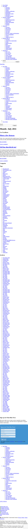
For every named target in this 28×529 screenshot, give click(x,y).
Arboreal (5, 171)
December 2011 (6, 367)
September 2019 (6, 283)
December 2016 (6, 310)
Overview (7, 7)
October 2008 (6, 411)
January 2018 (5, 298)
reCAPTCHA (12, 441)
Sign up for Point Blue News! (8, 427)
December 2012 (6, 356)
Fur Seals (5, 199)
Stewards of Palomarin (10, 58)
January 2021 (5, 270)
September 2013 (6, 347)
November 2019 (6, 281)
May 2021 (5, 265)
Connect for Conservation (11, 40)
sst (3, 234)
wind (4, 250)
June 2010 (5, 388)
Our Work (5, 6)
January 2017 (5, 309)
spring (4, 232)
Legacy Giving (8, 55)
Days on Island (6, 183)
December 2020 (6, 271)
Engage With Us (6, 38)
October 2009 (6, 397)
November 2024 (6, 257)
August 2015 (5, 327)
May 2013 (5, 351)
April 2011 (5, 375)
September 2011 (6, 370)
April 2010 (5, 390)
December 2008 (6, 409)
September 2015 (6, 326)
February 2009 (6, 406)
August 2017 (5, 303)
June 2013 (5, 350)
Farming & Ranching (10, 19)
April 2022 (5, 261)
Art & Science (8, 49)
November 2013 (6, 345)
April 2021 (5, 266)
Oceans (7, 10)
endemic (4, 187)
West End (5, 246)
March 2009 (5, 405)
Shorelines (7, 8)
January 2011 (5, 379)
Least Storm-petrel (7, 209)
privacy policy (20, 441)
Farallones (5, 197)
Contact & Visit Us (9, 37)
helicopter (5, 203)
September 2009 (6, 399)
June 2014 (5, 337)
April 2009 (5, 404)
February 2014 (6, 342)
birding (4, 175)
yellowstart (5, 252)
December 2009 (6, 395)
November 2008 (6, 410)
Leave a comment (4, 144)
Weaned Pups (6, 243)
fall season (5, 192)
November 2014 (6, 335)
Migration (5, 211)
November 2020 (6, 272)
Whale (4, 247)
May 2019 (5, 287)
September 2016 (6, 313)
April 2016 (5, 318)
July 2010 (5, 386)
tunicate (4, 237)
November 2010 (6, 381)
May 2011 (5, 374)
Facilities (5, 188)
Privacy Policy (21, 517)
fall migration (5, 191)
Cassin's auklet (6, 178)
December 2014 (6, 334)
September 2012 (6, 359)
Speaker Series (8, 43)
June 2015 (5, 330)
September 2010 (6, 384)
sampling (5, 226)
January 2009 (5, 407)
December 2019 (6, 279)
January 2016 (5, 321)
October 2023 (6, 260)
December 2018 (6, 289)
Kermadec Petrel (6, 207)
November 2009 (6, 396)
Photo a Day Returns (7, 135)
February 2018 (6, 297)
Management (8, 21)
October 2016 (6, 311)
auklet (4, 172)
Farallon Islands (6, 194)
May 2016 (5, 316)
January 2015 (5, 332)
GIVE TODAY (3, 501)
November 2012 (6, 357)
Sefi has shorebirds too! (8, 147)
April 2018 (5, 295)
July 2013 (5, 348)
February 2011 (6, 378)
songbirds (5, 231)
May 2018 (5, 294)
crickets (4, 182)
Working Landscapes (9, 11)
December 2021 (6, 263)
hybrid (4, 204)
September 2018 (6, 292)
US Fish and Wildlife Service (9, 240)
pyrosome (5, 220)
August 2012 (5, 361)
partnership (5, 213)
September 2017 (6, 302)
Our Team (7, 30)
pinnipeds (5, 216)
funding (4, 198)
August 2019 (5, 284)
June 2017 (5, 305)
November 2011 (6, 368)
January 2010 (5, 394)
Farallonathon (6, 196)
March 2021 (5, 267)
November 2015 (6, 324)
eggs (4, 184)
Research (7, 23)
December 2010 (6, 380)
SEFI (4, 229)
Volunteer (7, 46)
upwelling (5, 239)
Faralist (4, 193)
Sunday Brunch (6, 236)
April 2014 (5, 340)
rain (3, 221)
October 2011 (6, 369)
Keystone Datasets (9, 16)
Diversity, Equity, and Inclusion (12, 33)
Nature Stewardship (9, 22)
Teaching (7, 24)
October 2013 (6, 346)
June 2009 (5, 402)
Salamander (5, 225)
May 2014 (5, 338)
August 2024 (5, 259)
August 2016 (5, 314)
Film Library (8, 28)
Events (6, 42)
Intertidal (5, 205)
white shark (5, 248)
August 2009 (5, 400)
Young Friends (8, 48)
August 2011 (5, 372)
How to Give (8, 53)
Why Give (7, 51)
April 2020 (5, 278)
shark (4, 230)
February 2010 (6, 393)
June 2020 (5, 276)
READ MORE (3, 141)
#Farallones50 (6, 168)
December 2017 (6, 299)
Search (4, 60)
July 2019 (5, 286)
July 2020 (5, 275)
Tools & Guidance (7, 17)
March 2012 (5, 364)
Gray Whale (5, 202)
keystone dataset (6, 208)
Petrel (4, 214)
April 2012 (5, 363)
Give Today (5, 5)
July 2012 (5, 362)
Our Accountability (9, 34)
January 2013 (5, 354)
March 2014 (5, 341)
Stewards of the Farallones (11, 59)
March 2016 (5, 319)
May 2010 (5, 389)
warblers (4, 242)
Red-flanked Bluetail (7, 223)
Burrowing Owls (6, 176)
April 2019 (5, 288)
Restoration (7, 12)
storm (4, 235)
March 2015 (5, 331)
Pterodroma (5, 218)
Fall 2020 (5, 189)
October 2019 (6, 282)
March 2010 (5, 391)
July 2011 (5, 373)
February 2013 (6, 353)
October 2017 (6, 300)
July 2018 (5, 293)
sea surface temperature (8, 227)
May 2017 (5, 306)
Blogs (6, 44)
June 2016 (5, 315)
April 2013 (5, 352)
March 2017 (5, 308)
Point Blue (2, 64)
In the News (8, 29)
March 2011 (5, 377)
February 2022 (6, 262)
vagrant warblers (6, 241)
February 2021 (6, 268)
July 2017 (5, 304)
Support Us (5, 50)
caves (4, 180)
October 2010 (6, 383)
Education (7, 15)
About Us (5, 26)
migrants (4, 210)
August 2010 (5, 385)
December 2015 (6, 322)
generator (5, 200)
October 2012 (6, 358)
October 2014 (6, 336)
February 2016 (6, 320)
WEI (4, 245)
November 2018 (6, 291)
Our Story (7, 32)
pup (3, 219)
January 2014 (5, 343)
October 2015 (6, 325)
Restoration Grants (9, 13)
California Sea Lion (7, 177)
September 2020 (6, 273)
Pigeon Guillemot (6, 215)
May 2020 (5, 277)
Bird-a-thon (5, 173)
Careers (7, 35)
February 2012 (6, 366)
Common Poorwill (7, 181)
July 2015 (5, 329)
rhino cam (5, 224)
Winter (4, 251)
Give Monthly (8, 56)
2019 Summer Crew (7, 170)
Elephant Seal (6, 186)
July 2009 (5, 401)
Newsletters (7, 45)
